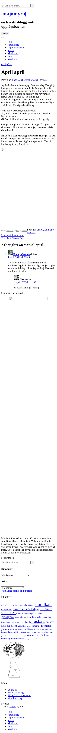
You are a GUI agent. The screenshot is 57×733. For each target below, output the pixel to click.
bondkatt (43, 604)
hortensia (21, 622)
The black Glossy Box (12, 238)
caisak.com (9, 231)
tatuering (5, 638)
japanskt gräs (15, 625)
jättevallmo (27, 626)
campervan (6, 609)
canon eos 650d (24, 609)
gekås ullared (37, 613)
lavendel (4, 632)
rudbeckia (10, 636)
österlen (39, 639)
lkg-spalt (12, 632)
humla (28, 622)
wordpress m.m (30, 639)
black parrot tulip (21, 605)
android (4, 605)
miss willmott (28, 632)
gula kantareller (44, 617)
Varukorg (12, 59)
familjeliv (49, 229)
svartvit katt (41, 635)
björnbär (11, 605)
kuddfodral (29, 629)
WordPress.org (15, 698)
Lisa (45, 80)
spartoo (29, 635)
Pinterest (24, 231)
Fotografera (13, 44)
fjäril (18, 613)
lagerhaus (48, 629)
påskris (3, 636)
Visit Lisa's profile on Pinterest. (16, 590)
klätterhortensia (18, 629)
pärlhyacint (50, 632)
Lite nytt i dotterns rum (12, 235)
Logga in (12, 689)
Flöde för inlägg (16, 692)
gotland (32, 617)
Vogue (13, 706)
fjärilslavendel (25, 613)
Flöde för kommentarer (19, 695)
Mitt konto (13, 53)
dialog (40, 229)
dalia (37, 609)
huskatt (38, 621)
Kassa (11, 50)
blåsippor (31, 605)
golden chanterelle (21, 617)
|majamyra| (13, 13)
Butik (10, 42)
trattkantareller (17, 638)
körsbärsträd (39, 629)
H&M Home (5, 622)
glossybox (7, 617)
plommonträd (40, 632)
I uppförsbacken (16, 47)
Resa (10, 56)
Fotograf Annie (21, 254)
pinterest (31, 232)
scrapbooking (20, 636)
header (13, 622)
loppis (20, 632)
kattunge (36, 626)
